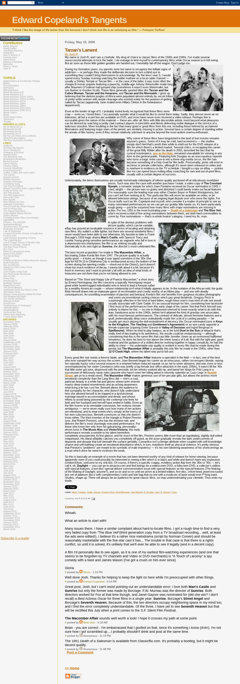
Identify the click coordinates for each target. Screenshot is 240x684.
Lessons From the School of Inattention (23, 233)
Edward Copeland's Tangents (69, 20)
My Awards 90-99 (12, 131)
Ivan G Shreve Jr (11, 55)
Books (6, 83)
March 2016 (9, 529)
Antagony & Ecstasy (13, 152)
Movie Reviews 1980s (14, 103)
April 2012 (8, 493)
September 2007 (11, 369)
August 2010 (9, 448)
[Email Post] (93, 498)
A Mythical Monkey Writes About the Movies (25, 260)
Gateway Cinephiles (13, 204)
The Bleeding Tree (12, 157)
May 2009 (8, 414)
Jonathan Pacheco (12, 51)
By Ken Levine (10, 161)
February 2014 (10, 525)
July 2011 (8, 473)
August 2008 (9, 394)
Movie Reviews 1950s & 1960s (19, 99)
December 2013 (11, 520)
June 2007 (8, 363)
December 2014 (11, 527)
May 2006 (8, 333)
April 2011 (8, 466)
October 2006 (10, 345)
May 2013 (8, 504)
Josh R (6, 69)
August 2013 (9, 511)
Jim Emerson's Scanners (15, 227)
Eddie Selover (10, 46)
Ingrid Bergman (123, 492)
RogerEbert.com (11, 285)
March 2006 (9, 329)
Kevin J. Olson (10, 66)
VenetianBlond (10, 310)
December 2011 (11, 484)
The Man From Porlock (14, 247)
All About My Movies (13, 148)
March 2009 (9, 410)
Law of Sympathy (12, 231)
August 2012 (9, 500)
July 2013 (8, 509)
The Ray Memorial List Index (17, 140)
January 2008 (10, 378)
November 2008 (11, 401)
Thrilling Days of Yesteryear (17, 305)
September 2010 (11, 450)
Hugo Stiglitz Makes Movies (17, 213)
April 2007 (8, 358)
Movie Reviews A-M (13, 92)
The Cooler (9, 175)
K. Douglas (149, 492)
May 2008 (8, 387)
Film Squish (9, 200)
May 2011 (8, 468)
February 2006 (10, 326)
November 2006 (11, 347)
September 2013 (11, 513)
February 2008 (10, 381)
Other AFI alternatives (14, 138)
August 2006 (9, 340)
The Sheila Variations (14, 299)
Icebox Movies (10, 215)
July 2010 (8, 446)
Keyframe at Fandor (13, 229)
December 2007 (11, 376)
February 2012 (10, 489)
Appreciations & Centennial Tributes (21, 81)
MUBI (6, 258)
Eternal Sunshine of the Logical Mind (22, 188)
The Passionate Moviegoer (17, 274)
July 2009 (8, 419)
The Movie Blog (11, 256)
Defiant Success (11, 179)
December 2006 (11, 349)
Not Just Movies (11, 265)
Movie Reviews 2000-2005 (17, 108)
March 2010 (9, 437)
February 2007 (10, 354)
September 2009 (11, 423)
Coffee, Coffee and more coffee (19, 173)
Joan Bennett (137, 492)
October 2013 (10, 516)
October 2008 (10, 399)
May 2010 (8, 441)
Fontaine (82, 492)
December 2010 (11, 457)
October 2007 (10, 372)
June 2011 (8, 471)
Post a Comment (80, 652)
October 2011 (10, 480)
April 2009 (8, 412)
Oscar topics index (12, 117)
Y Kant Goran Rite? (13, 317)
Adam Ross (9, 60)
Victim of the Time (12, 312)
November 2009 (11, 428)
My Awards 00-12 (12, 134)
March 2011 (9, 464)
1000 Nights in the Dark (15, 272)
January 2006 (10, 324)
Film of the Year (11, 197)
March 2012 (9, 491)
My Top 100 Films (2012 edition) (19, 136)
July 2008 (8, 392)
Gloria (86, 572)
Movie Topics (10, 112)
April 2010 (8, 439)
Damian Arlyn (10, 57)
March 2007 (9, 356)
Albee (74, 492)
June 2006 (8, 335)
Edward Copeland (93, 581)
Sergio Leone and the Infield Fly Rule (22, 294)
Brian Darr (89, 622)
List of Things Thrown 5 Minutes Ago (21, 242)
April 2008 (8, 385)
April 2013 (8, 502)
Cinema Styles (10, 166)
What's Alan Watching (14, 314)
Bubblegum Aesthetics (14, 159)
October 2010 (10, 453)
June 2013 (8, 507)
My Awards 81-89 (12, 129)
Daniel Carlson (11, 177)
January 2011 (10, 459)
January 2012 (10, 486)
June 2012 (8, 498)
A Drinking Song (11, 184)
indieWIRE (8, 220)
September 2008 (11, 396)
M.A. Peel (8, 249)
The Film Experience (13, 195)
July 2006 (8, 338)
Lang (157, 492)
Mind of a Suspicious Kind (16, 251)
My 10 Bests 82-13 (12, 127)
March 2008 (9, 383)
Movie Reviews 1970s (14, 101)
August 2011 (9, 475)
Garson (97, 492)
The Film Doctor (11, 193)
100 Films (8, 269)
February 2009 (10, 408)
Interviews (8, 88)
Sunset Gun (9, 303)
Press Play (8, 278)
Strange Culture (11, 301)
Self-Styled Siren (11, 292)
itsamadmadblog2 (12, 224)
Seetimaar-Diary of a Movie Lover (20, 290)
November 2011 (11, 482)
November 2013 (11, 518)
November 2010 (11, 455)
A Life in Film (9, 236)
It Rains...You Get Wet (14, 222)
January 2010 (10, 432)
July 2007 (8, 365)
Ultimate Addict (11, 308)
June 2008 (8, 390)
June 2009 (8, 417)
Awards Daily (10, 155)
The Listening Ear (12, 240)
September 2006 (11, 342)
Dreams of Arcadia (12, 182)
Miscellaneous (10, 90)
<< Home (72, 668)
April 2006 (8, 331)
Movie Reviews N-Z (13, 94)
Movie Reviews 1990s (14, 106)
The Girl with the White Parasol (19, 206)
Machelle (8, 64)
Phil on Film (9, 276)
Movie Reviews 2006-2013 (17, 110)
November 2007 (11, 374)
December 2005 (11, 322)
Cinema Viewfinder (13, 168)
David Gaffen (10, 48)
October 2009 (10, 426)
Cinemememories (12, 170)
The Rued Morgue (12, 287)
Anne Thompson (11, 150)
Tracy (174, 492)
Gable (89, 492)
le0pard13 (8, 53)
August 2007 (9, 367)
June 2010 (8, 444)
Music (6, 115)
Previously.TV (10, 281)
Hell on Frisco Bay (12, 209)
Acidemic (8, 146)
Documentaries (11, 85)
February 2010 (10, 435)
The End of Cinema (13, 186)
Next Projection (11, 263)
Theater (7, 122)
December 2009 (11, 430)
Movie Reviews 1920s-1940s (18, 97)
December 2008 (11, 403)
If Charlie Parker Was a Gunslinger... (21, 218)
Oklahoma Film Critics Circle (17, 267)
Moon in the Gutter (12, 254)
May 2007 (8, 360)
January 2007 (10, 351)
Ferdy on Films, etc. (13, 191)
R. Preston (165, 492)
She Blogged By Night (14, 296)
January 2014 (10, 522)
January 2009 (10, 405)
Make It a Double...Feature (16, 245)
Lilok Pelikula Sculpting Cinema (19, 238)
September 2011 (11, 477)
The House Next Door (14, 211)
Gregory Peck (108, 492)
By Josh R (71, 54)
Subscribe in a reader (15, 538)
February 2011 (10, 462)
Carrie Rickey (10, 164)
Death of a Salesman (184, 210)
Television (8, 119)
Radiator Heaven (12, 283)
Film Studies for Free (13, 202)
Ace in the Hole (163, 153)
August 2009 (9, 421)
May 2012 (8, 495)
